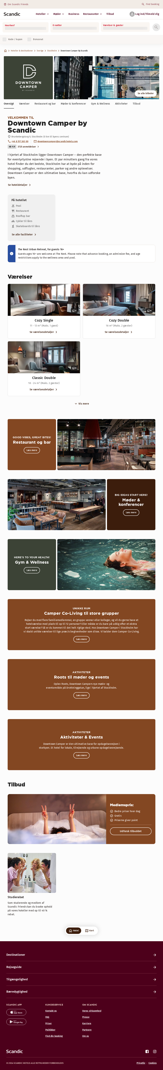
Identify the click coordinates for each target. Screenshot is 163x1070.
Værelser (24, 103)
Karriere (86, 1023)
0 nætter (57, 25)
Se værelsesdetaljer (42, 332)
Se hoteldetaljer (17, 184)
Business (73, 13)
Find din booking (54, 1036)
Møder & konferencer (73, 103)
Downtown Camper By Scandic (74, 51)
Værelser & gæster (113, 25)
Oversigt (9, 103)
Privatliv (141, 1063)
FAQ (47, 1017)
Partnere (87, 1030)
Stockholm (52, 51)
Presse (85, 1017)
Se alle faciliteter (22, 234)
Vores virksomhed (91, 1011)
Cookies (153, 1063)
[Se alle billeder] (106, 77)
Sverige (40, 51)
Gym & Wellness (100, 103)
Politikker (50, 1030)
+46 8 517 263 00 (19, 141)
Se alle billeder (146, 93)
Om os (85, 1036)
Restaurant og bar (45, 103)
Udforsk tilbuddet (131, 831)
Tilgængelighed (17, 979)
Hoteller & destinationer (22, 51)
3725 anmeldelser (27, 146)
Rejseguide (13, 967)
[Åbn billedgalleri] (44, 300)
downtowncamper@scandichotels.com (57, 141)
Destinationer (15, 955)
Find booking (152, 4)
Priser (48, 1023)
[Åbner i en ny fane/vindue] (16, 1014)
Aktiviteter (121, 103)
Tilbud (110, 13)
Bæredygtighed (17, 991)
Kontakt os (51, 1011)
